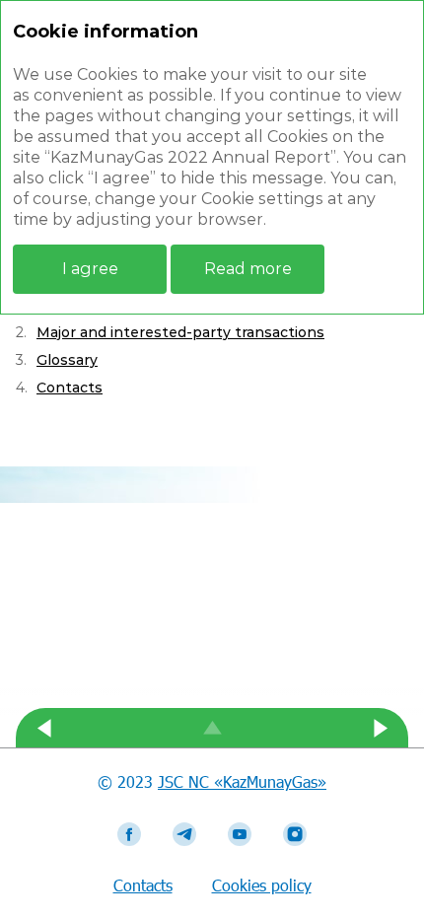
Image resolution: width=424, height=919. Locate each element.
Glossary (67, 360)
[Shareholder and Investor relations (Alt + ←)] (83, 727)
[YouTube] (239, 834)
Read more (248, 268)
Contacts (69, 387)
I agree (90, 268)
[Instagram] (295, 834)
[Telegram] (184, 834)
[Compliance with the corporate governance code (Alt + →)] (341, 727)
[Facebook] (129, 834)
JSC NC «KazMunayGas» (242, 781)
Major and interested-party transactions (180, 332)
